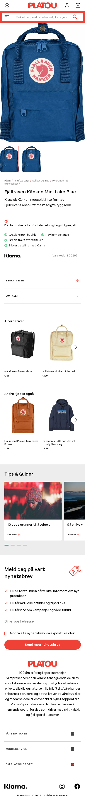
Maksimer (62, 795)
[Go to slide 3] (19, 545)
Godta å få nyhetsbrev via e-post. (42, 633)
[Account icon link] (67, 5)
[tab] (42, 280)
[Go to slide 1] (6, 545)
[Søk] (74, 17)
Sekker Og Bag (40, 180)
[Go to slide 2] (12, 545)
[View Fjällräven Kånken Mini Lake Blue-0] (9, 159)
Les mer (12, 534)
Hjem (7, 180)
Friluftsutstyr (21, 180)
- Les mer (52, 715)
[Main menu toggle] (7, 17)
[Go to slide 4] (25, 545)
